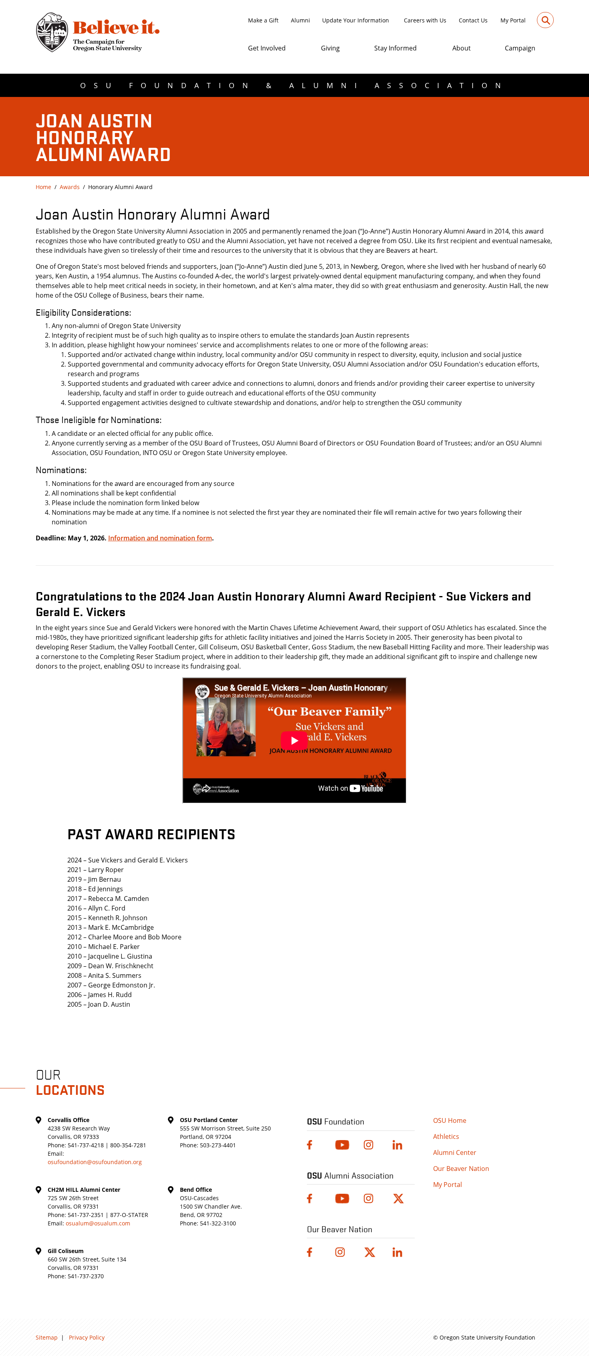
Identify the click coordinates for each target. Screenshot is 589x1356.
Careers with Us (425, 20)
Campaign (520, 48)
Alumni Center (454, 1152)
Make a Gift (263, 20)
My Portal (513, 20)
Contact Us (473, 20)
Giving (330, 48)
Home (43, 187)
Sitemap (47, 1337)
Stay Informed (395, 48)
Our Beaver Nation (461, 1168)
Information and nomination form (160, 538)
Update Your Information (355, 20)
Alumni (300, 20)
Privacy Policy (87, 1337)
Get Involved (267, 48)
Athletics (446, 1136)
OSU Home (449, 1120)
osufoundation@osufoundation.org (95, 1162)
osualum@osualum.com (98, 1223)
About (461, 48)
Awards (70, 187)
